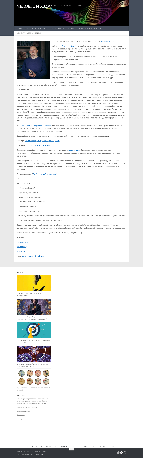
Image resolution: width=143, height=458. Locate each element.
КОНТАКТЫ (97, 28)
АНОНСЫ (53, 28)
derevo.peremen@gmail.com (33, 256)
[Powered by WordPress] (23, 454)
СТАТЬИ (87, 28)
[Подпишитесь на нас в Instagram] (124, 452)
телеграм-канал (23, 242)
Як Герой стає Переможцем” (45, 174)
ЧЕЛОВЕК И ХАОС (34, 6)
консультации (74, 150)
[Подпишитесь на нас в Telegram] (121, 452)
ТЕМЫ (80, 28)
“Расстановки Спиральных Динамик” (36, 125)
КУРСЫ (60, 28)
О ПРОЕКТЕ (29, 28)
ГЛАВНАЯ (20, 28)
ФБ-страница (22, 247)
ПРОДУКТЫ (70, 28)
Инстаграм (21, 251)
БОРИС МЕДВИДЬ (41, 28)
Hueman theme (39, 454)
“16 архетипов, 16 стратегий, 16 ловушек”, (42, 141)
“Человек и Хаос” (107, 41)
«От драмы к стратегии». (41, 145)
